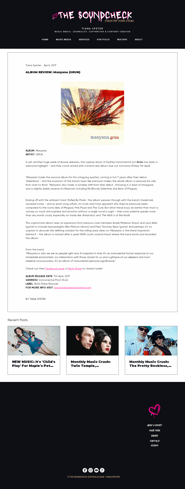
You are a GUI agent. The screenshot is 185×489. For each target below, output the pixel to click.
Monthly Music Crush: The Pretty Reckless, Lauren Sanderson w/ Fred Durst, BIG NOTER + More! (150, 364)
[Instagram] (90, 470)
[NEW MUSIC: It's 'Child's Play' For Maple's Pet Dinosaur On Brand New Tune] (34, 340)
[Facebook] (85, 470)
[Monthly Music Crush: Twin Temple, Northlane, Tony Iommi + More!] (92, 340)
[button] (93, 477)
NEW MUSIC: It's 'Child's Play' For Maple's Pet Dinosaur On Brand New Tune (33, 364)
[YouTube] (96, 470)
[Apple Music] (102, 470)
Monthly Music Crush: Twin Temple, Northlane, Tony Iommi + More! (92, 364)
